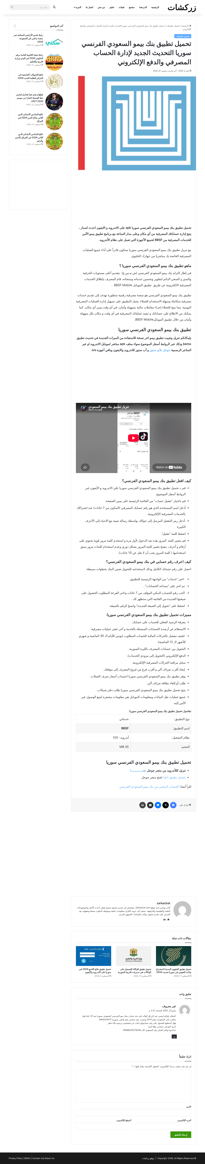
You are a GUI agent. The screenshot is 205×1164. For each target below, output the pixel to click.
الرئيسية (155, 7)
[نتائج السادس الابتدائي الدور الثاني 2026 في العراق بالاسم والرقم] (54, 141)
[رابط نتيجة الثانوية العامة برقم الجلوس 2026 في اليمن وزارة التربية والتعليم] (54, 62)
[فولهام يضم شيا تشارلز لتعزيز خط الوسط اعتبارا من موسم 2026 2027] (54, 101)
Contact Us (38, 1158)
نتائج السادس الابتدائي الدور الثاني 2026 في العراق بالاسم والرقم (29, 137)
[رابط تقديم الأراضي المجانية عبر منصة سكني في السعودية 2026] (54, 42)
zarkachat (163, 903)
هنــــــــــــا (137, 770)
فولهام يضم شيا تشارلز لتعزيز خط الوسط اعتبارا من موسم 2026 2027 (29, 97)
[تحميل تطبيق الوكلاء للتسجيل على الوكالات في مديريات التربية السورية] (133, 956)
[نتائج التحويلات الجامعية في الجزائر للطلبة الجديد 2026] (54, 82)
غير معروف (169, 1006)
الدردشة (143, 7)
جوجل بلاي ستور (160, 350)
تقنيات (121, 7)
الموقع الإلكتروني (123, 1120)
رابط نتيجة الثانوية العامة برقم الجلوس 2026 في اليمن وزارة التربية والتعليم (29, 58)
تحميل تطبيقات (173, 25)
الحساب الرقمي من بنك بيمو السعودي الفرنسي (149, 786)
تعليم (112, 7)
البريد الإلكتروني (184, 1120)
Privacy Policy (15, 1158)
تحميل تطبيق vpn (174, 777)
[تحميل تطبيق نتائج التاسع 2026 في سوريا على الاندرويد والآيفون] (93, 956)
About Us (49, 1158)
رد (174, 1036)
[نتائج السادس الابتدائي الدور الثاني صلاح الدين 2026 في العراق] (54, 121)
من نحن (101, 7)
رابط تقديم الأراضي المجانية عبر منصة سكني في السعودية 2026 (28, 38)
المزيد (78, 7)
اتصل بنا (89, 7)
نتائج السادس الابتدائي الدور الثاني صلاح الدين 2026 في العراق (30, 117)
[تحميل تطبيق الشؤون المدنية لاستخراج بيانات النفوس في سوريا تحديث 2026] (173, 956)
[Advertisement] (133, 197)
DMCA (27, 1158)
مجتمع (132, 7)
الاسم (188, 1106)
